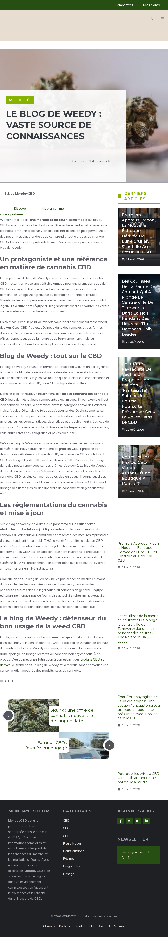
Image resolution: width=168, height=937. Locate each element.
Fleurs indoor (72, 843)
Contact (104, 926)
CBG (66, 828)
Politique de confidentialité (77, 926)
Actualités (20, 100)
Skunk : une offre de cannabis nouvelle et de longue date (73, 715)
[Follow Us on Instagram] (138, 821)
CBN (66, 836)
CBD (66, 820)
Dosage (68, 874)
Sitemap (120, 926)
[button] (151, 18)
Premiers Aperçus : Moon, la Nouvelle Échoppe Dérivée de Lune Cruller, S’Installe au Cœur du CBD (138, 552)
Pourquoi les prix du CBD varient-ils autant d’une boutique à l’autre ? (138, 778)
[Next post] (109, 745)
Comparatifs (124, 5)
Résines (68, 859)
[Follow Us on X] (129, 821)
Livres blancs (150, 5)
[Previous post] (8, 715)
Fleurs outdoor (73, 851)
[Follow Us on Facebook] (120, 821)
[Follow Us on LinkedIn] (146, 821)
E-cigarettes (72, 866)
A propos (48, 926)
